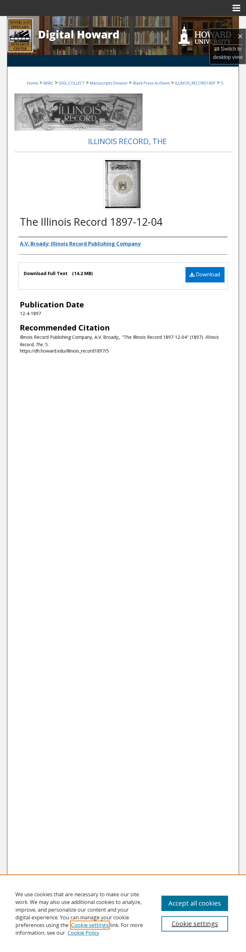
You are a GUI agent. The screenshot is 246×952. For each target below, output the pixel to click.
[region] (123, 913)
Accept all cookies (194, 903)
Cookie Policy (83, 932)
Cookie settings (90, 925)
